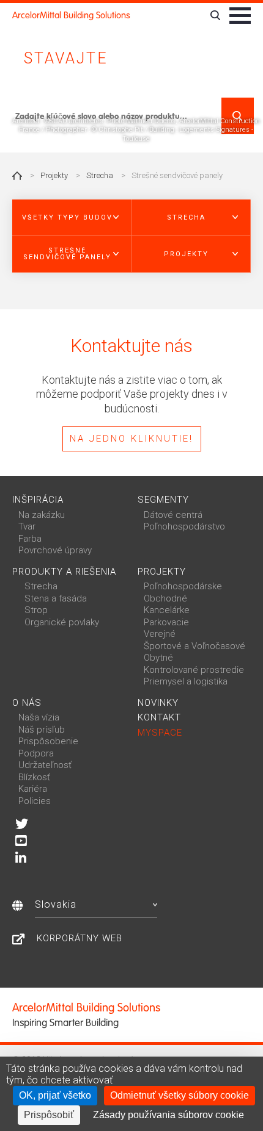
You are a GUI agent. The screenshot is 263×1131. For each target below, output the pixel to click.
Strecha (99, 175)
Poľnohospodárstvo (184, 526)
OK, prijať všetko (55, 1095)
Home (17, 176)
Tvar (26, 526)
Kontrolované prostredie (194, 669)
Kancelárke (167, 610)
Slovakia (55, 904)
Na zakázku (41, 514)
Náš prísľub (41, 729)
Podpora (36, 753)
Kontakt (159, 717)
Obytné (158, 657)
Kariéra (32, 788)
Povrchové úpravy (55, 550)
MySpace (160, 732)
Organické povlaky (61, 622)
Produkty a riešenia (64, 571)
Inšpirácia (38, 499)
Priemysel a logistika (186, 681)
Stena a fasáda (55, 598)
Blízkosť (34, 777)
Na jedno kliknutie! (131, 438)
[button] (72, 217)
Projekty (54, 175)
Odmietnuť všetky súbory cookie (179, 1095)
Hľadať (237, 116)
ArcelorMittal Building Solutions (71, 15)
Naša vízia (38, 717)
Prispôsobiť (49, 1115)
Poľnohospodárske (183, 586)
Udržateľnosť (45, 764)
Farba (30, 538)
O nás (27, 702)
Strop (36, 610)
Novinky (158, 702)
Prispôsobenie (48, 741)
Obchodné (165, 598)
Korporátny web (79, 938)
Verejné (160, 633)
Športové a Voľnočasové (194, 646)
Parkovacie (166, 622)
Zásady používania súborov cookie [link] (168, 1115)
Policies (34, 800)
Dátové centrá (173, 514)
